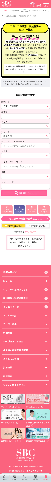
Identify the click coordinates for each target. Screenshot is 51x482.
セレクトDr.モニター (31, 210)
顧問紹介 (7, 376)
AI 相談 (32, 6)
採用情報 (7, 367)
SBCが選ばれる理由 (13, 341)
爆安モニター (44, 210)
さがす (14, 479)
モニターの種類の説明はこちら (25, 218)
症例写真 (7, 332)
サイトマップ (14, 466)
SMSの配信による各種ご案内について (25, 471)
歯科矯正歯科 (24, 10)
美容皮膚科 (15, 10)
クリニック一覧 (11, 306)
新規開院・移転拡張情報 (15, 298)
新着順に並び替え (37, 226)
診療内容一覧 (10, 272)
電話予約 (24, 479)
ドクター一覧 (9, 315)
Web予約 (35, 479)
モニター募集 (11, 16)
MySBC (45, 479)
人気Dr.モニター (6, 210)
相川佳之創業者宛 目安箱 (15, 350)
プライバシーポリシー (33, 466)
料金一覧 (7, 280)
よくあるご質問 (11, 358)
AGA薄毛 (35, 10)
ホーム (5, 479)
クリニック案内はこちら (15, 289)
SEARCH (39, 6)
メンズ (45, 10)
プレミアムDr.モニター (19, 210)
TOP (5, 10)
